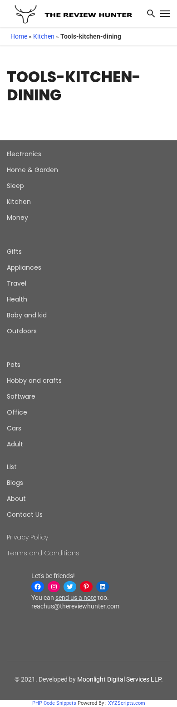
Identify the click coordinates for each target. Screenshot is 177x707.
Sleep (15, 185)
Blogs (15, 482)
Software (21, 396)
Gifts (14, 251)
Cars (14, 428)
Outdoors (22, 331)
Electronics (24, 153)
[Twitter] (70, 586)
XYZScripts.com (126, 703)
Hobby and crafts (34, 380)
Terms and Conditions (43, 553)
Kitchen (43, 36)
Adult (15, 444)
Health (17, 299)
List (12, 466)
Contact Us (25, 514)
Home (18, 36)
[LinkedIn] (102, 586)
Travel (16, 283)
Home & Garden (32, 169)
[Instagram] (54, 586)
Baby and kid (27, 315)
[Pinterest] (86, 586)
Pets (13, 364)
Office (17, 412)
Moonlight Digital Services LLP (119, 679)
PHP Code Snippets (54, 703)
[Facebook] (37, 586)
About (16, 498)
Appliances (24, 267)
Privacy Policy (27, 537)
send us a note (75, 597)
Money (17, 217)
